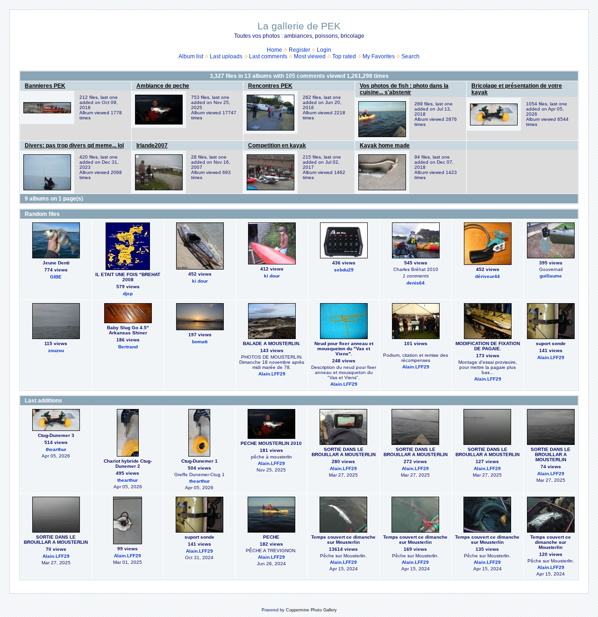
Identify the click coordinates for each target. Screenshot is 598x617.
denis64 (415, 282)
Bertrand (128, 346)
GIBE (56, 276)
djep (128, 293)
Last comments (268, 56)
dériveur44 (487, 276)
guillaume (551, 275)
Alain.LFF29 (271, 373)
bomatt (199, 341)
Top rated (344, 56)
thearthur (56, 449)
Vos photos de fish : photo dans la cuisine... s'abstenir (404, 89)
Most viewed (310, 56)
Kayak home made (385, 145)
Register (299, 50)
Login (324, 50)
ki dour (200, 281)
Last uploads (226, 56)
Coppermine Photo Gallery (311, 610)
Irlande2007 (152, 145)
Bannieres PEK (45, 86)
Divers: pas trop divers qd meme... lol (74, 145)
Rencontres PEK (270, 86)
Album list (190, 56)
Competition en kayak (277, 145)
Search (410, 56)
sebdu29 (344, 269)
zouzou (56, 350)
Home (274, 50)
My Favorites (379, 56)
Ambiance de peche (162, 86)
